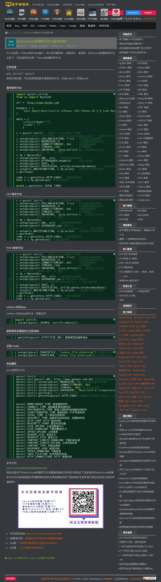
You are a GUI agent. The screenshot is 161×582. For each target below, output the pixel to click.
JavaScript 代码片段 (96, 5)
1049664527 (150, 18)
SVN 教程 (124, 138)
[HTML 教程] (33, 15)
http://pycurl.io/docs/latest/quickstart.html (26, 467)
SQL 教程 (124, 94)
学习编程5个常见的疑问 (131, 39)
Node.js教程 (144, 134)
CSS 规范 (123, 142)
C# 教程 (123, 125)
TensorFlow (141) (139, 410)
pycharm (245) (139, 370)
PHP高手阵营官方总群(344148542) (38, 543)
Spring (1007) (134, 331)
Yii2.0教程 (124, 215)
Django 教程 (144, 164)
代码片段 (104, 25)
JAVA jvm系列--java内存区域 (133, 487)
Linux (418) (137, 348)
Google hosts (144, 200)
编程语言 (17, 33)
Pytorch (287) (125, 361)
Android (42, 25)
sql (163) (147, 397)
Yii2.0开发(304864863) (31, 547)
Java (17, 25)
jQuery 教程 (80, 5)
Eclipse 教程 (144, 156)
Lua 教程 (142, 151)
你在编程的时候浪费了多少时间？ (136, 48)
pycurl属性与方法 (21, 558)
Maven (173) (124, 397)
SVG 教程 (124, 191)
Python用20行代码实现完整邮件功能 (136, 483)
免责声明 (45, 579)
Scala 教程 (124, 173)
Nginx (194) (133, 383)
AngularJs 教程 (126, 160)
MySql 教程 (124, 72)
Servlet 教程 (125, 147)
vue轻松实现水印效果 (129, 434)
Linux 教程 (124, 85)
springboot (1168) (127, 326)
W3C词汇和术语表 (128, 254)
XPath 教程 (124, 187)
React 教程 (143, 160)
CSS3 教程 (143, 129)
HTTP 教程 (124, 90)
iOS (32, 25)
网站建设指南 (145, 191)
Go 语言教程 (144, 173)
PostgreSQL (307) (127, 357)
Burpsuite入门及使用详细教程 (133, 478)
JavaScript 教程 (145, 76)
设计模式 (142, 90)
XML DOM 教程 (127, 182)
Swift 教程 (124, 178)
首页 (8, 25)
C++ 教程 (123, 156)
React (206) (149, 379)
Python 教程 (144, 67)
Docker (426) (125, 348)
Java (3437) (138, 317)
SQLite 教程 (125, 116)
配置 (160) (124, 401)
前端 (82, 25)
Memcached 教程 (127, 98)
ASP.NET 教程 (145, 120)
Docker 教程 (125, 169)
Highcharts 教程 (126, 164)
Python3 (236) (125, 375)
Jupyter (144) (143, 405)
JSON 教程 (143, 85)
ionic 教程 (143, 142)
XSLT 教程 (143, 182)
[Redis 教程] (116, 15)
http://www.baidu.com (43, 102)
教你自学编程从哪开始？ (131, 44)
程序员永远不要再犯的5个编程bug (136, 568)
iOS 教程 (142, 112)
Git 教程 (123, 112)
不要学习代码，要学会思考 (132, 542)
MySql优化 (143, 215)
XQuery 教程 (144, 187)
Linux (63, 25)
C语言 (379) (124, 353)
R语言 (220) (136, 379)
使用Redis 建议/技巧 (129, 280)
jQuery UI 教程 (145, 103)
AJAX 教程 (124, 134)
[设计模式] (104, 15)
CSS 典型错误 (126, 267)
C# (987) (147, 331)
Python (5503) (125, 317)
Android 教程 (125, 129)
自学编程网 (106, 579)
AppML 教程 (125, 63)
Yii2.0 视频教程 (145, 138)
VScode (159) (136, 401)
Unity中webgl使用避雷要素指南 (134, 447)
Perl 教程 (142, 169)
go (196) (123, 383)
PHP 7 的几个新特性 (129, 263)
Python (52, 25)
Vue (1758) (150, 317)
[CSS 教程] (45, 15)
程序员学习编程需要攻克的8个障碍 (136, 243)
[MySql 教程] (10, 15)
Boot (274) (138, 361)
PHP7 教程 (111, 5)
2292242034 (136, 579)
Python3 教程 (144, 116)
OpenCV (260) (125, 366)
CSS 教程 (142, 81)
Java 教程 (123, 107)
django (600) (137, 339)
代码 (140, 219)
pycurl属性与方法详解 (45, 558)
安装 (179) (137, 388)
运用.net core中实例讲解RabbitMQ (135, 430)
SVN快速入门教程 (128, 258)
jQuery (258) (139, 366)
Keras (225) (124, 379)
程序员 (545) (125, 344)
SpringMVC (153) (127, 405)
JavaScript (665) (137, 335)
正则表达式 (67, 5)
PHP (24, 25)
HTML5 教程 (125, 67)
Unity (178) (149, 388)
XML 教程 (143, 94)
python (10, 558)
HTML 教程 (125, 81)
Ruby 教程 (143, 125)
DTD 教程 (143, 178)
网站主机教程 (126, 195)
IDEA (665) (124, 339)
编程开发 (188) (148, 383)
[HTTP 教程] (92, 15)
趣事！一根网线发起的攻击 (132, 239)
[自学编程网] (17, 6)
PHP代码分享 (125, 210)
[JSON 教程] (80, 15)
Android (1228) (126, 322)
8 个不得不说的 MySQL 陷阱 (133, 551)
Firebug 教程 (125, 120)
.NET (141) (124, 410)
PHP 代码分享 (38, 5)
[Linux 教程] (68, 15)
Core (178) (124, 392)
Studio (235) (139, 375)
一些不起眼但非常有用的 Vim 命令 (136, 546)
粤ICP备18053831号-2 (61, 579)
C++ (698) (123, 335)
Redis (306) (142, 357)
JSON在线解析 (126, 291)
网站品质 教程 (126, 200)
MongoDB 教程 (53, 5)
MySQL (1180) (141, 322)
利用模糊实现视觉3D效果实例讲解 (136, 527)
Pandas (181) (124, 388)
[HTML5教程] (57, 15)
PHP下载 (123, 219)
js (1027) (123, 331)
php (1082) (141, 326)
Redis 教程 (143, 72)
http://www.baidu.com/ (75, 135)
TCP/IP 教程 (144, 195)
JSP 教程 (142, 147)
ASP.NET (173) (137, 392)
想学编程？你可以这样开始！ (133, 52)
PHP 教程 (142, 63)
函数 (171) (137, 397)
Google (72, 25)
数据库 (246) (125, 370)
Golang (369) (138, 353)
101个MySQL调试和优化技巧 (133, 537)
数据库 (92, 25)
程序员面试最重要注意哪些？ (133, 564)
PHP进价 (142, 210)
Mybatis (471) (139, 344)
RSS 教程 (123, 151)
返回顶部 (10, 578)
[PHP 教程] (21, 15)
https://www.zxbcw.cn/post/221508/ (44, 533)
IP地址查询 (143, 291)
